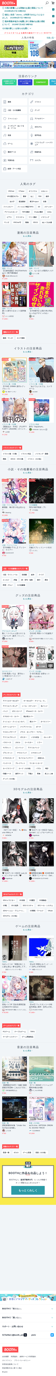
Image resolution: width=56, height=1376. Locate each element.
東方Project (34, 201)
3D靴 (5, 905)
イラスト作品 (34, 424)
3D (39, 207)
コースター (29, 742)
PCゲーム (5, 1002)
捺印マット (19, 774)
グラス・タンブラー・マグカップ (32, 732)
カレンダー (48, 737)
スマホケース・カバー (11, 716)
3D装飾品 (42, 900)
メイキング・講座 (41, 454)
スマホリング (36, 753)
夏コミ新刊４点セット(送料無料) (14, 312)
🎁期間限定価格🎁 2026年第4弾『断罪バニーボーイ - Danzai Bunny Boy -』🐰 (41, 874)
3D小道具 (14, 905)
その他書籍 (33, 505)
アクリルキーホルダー (11, 701)
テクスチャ (20, 217)
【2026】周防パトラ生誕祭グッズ (41, 634)
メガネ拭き (35, 737)
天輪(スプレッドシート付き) (40, 547)
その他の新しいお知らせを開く (15, 28)
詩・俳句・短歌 (27, 580)
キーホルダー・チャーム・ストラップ (35, 701)
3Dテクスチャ (28, 905)
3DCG (35, 222)
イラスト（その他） (35, 459)
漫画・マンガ (7, 268)
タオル (17, 742)
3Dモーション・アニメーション (14, 911)
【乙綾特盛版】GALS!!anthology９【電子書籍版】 (14, 271)
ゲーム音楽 (27, 1152)
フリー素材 (33, 217)
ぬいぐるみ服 (47, 222)
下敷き (30, 774)
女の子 (12, 201)
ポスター (23, 737)
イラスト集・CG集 (9, 384)
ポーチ (38, 727)
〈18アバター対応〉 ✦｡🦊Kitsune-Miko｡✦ (14, 831)
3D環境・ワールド (36, 911)
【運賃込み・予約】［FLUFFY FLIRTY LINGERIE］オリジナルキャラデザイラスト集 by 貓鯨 (14, 427)
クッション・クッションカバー (14, 722)
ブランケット (8, 753)
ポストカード (17, 711)
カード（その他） (25, 768)
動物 (27, 222)
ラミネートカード (36, 763)
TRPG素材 (26, 212)
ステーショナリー (9, 727)
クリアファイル (26, 727)
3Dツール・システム (45, 905)
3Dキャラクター (9, 900)
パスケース (7, 742)
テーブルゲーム (20, 1032)
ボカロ (16, 1152)
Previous (2, 49)
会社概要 (5, 1356)
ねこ (32, 196)
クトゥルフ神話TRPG (25, 207)
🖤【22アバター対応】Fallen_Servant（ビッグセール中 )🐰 (41, 831)
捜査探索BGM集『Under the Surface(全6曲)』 (14, 1126)
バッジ (5, 711)
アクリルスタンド (11, 212)
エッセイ (6, 580)
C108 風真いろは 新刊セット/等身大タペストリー (13, 674)
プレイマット (20, 763)
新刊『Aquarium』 (36, 426)
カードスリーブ (8, 768)
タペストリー (7, 671)
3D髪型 (5, 825)
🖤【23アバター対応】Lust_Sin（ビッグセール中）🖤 (14, 874)
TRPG (4, 962)
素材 (24, 196)
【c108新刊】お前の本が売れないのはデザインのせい (41, 312)
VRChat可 (17, 222)
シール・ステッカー (29, 706)
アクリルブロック (9, 737)
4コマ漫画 (21, 338)
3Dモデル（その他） (10, 916)
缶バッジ (44, 706)
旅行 (38, 580)
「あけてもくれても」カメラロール (40, 387)
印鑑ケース (7, 774)
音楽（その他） (35, 1123)
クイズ (31, 545)
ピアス (9, 217)
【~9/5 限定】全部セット (39, 673)
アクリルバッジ (33, 748)
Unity (49, 212)
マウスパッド (22, 753)
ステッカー (48, 207)
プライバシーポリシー (22, 1360)
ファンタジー (8, 207)
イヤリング (45, 217)
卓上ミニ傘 (49, 774)
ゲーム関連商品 (27, 1037)
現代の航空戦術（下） (38, 507)
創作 (47, 196)
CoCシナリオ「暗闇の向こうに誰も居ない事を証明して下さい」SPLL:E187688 (13, 965)
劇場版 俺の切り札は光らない (13, 508)
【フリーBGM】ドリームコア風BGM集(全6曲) (41, 1086)
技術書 (24, 575)
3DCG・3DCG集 (16, 459)
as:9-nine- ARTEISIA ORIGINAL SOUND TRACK (41, 1126)
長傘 (38, 774)
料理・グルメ (8, 585)
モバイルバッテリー (26, 758)
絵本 (32, 575)
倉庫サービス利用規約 (28, 1356)
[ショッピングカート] (47, 3)
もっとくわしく (28, 1190)
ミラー (39, 742)
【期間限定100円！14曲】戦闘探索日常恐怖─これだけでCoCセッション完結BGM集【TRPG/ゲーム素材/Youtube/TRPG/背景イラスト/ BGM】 (14, 1086)
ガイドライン (7, 1360)
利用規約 (14, 1356)
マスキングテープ (9, 732)
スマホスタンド (8, 758)
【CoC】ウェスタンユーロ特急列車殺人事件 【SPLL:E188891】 (41, 1005)
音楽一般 (5, 1083)
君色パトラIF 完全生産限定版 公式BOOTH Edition (14, 1005)
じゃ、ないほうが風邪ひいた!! (41, 270)
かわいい (44, 191)
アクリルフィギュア (9, 631)
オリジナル (33, 191)
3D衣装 (32, 825)
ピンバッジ (19, 748)
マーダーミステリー (10, 1037)
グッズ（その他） (35, 631)
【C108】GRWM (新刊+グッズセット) (13, 387)
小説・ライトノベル (9, 505)
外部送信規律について (10, 1364)
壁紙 (4, 459)
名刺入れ (41, 758)
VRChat (11, 191)
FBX (39, 196)
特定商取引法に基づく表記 (12, 1368)
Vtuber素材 (38, 212)
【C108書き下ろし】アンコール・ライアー (14, 548)
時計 (47, 768)
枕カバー (33, 722)
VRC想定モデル (13, 196)
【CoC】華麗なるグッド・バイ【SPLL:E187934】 (40, 965)
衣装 (44, 201)
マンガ (6, 222)
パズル (38, 768)
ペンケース (7, 763)
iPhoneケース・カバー (34, 711)
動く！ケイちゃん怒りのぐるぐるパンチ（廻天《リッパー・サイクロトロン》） (13, 634)
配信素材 (22, 201)
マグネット (7, 748)
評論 (15, 580)
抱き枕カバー (28, 716)
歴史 (46, 580)
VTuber (21, 191)
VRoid (50, 911)
